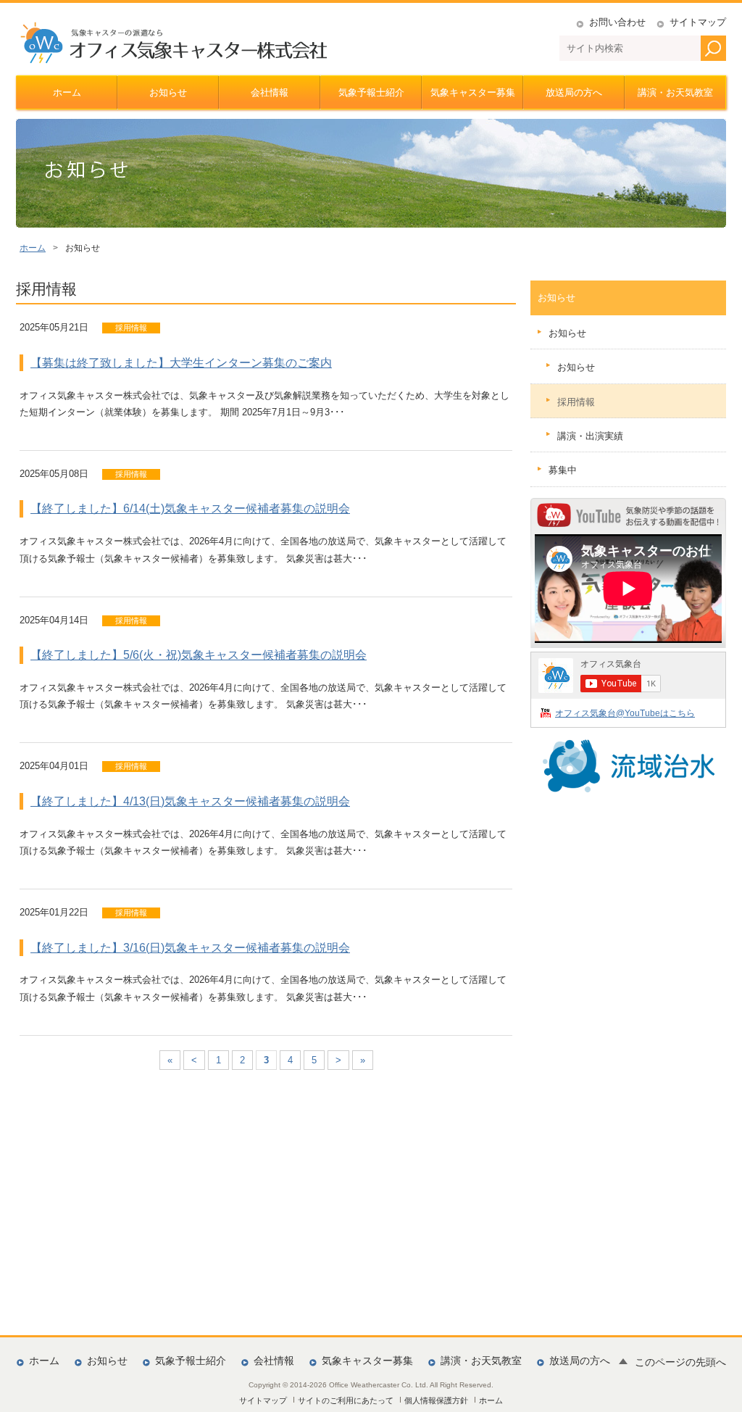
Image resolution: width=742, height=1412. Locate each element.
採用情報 (576, 401)
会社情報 (269, 92)
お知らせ (168, 92)
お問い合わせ (617, 22)
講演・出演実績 (590, 436)
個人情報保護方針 (436, 1400)
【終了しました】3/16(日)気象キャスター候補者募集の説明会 (190, 948)
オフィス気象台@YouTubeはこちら (625, 713)
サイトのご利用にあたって (345, 1400)
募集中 (563, 470)
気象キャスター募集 (472, 92)
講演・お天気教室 (675, 92)
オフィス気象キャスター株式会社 (173, 43)
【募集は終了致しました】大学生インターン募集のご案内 (181, 363)
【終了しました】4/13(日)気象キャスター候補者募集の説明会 (190, 801)
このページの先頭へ (680, 1362)
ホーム (67, 92)
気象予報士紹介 (371, 92)
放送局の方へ (574, 92)
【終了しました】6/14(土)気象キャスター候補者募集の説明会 (190, 508)
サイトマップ (698, 22)
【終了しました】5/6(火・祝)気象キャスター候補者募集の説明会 (198, 655)
